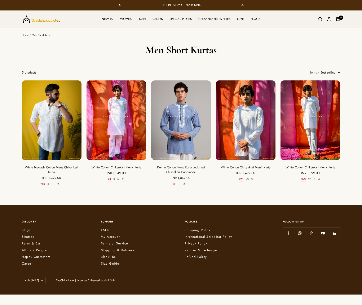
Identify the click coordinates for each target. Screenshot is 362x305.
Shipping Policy (198, 230)
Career (27, 263)
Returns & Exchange (201, 250)
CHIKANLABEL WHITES (214, 19)
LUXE (240, 19)
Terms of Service (114, 243)
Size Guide (110, 263)
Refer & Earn (32, 243)
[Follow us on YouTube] (323, 233)
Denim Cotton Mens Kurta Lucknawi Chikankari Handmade (181, 169)
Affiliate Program (36, 250)
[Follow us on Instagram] (300, 233)
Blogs (26, 230)
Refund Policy (196, 257)
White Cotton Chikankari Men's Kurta (116, 167)
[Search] (320, 19)
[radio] (42, 184)
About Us (108, 257)
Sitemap (28, 236)
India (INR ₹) (32, 280)
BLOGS (255, 19)
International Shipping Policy (208, 236)
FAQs (105, 230)
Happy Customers (36, 257)
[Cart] (338, 19)
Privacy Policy (196, 243)
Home (25, 35)
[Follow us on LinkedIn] (334, 233)
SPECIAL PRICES (180, 19)
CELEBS (158, 19)
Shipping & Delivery (117, 250)
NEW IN (107, 19)
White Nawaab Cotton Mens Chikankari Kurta (51, 169)
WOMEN (126, 19)
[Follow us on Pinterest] (311, 233)
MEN (142, 19)
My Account (110, 236)
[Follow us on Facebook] (288, 233)
